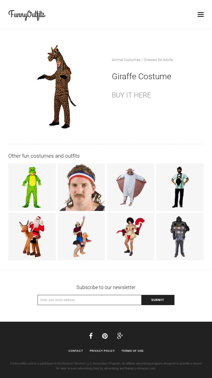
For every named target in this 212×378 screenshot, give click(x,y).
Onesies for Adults (158, 60)
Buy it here (131, 95)
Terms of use (132, 350)
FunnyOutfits (26, 14)
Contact (75, 350)
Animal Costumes (126, 60)
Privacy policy (102, 350)
